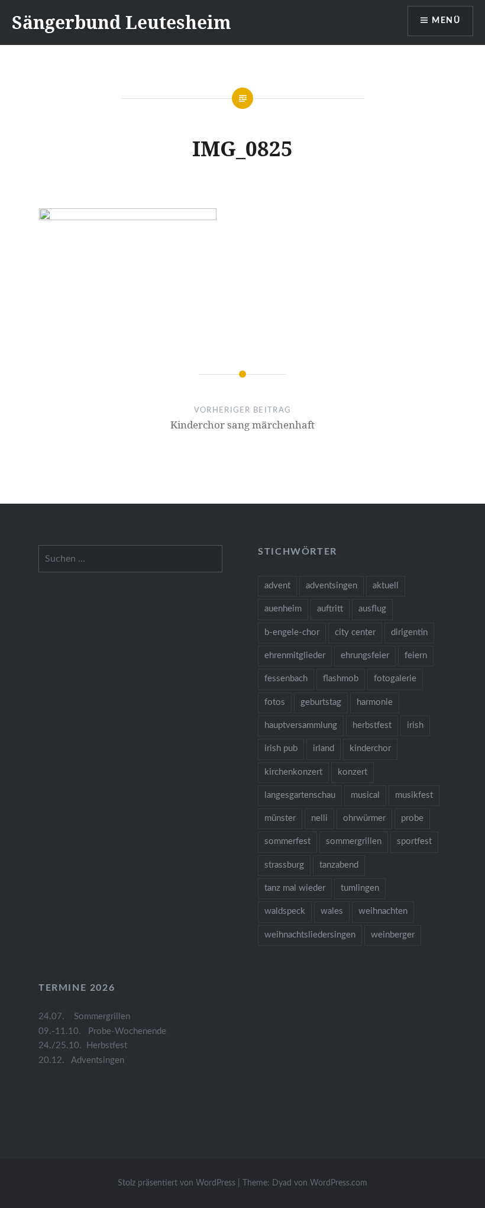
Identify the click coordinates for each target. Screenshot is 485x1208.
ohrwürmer (364, 818)
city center (355, 632)
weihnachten (383, 911)
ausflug (372, 608)
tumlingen (360, 888)
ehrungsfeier (365, 655)
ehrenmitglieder (294, 655)
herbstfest (372, 725)
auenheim (283, 608)
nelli (319, 818)
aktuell (386, 585)
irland (323, 748)
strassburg (284, 865)
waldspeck (284, 911)
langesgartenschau (299, 795)
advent (277, 585)
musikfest (414, 795)
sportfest (414, 841)
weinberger (393, 934)
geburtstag (320, 702)
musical (365, 795)
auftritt (330, 608)
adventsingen (331, 585)
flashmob (340, 678)
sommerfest (287, 841)
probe (412, 818)
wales (332, 911)
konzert (352, 772)
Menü (446, 21)
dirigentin (409, 632)
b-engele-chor (291, 632)
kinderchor (370, 748)
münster (280, 818)
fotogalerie (395, 678)
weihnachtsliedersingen (309, 934)
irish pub (281, 748)
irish (415, 725)
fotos (274, 702)
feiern (416, 655)
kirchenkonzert (293, 772)
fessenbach (286, 678)
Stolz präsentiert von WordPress (176, 1183)
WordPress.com (338, 1183)
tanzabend (338, 865)
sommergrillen (353, 841)
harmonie (375, 702)
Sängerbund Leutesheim (121, 22)
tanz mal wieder (294, 888)
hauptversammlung (300, 725)
